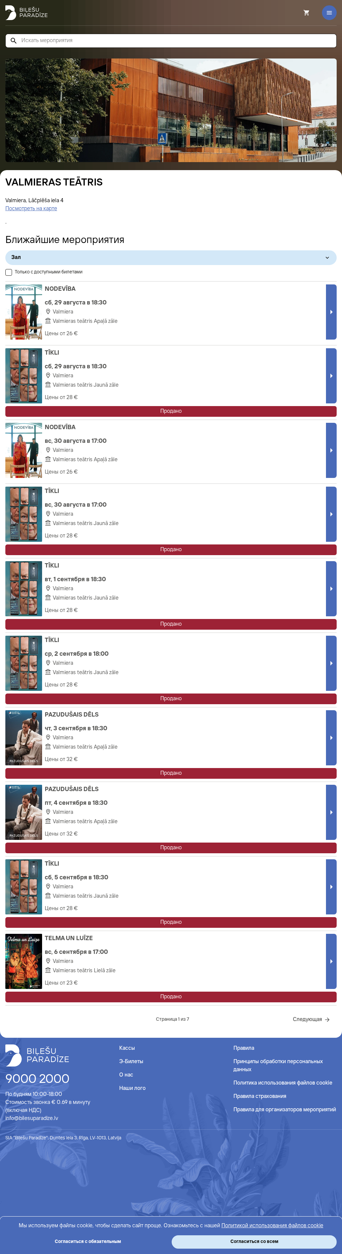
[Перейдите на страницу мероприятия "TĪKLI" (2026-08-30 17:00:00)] (23, 514)
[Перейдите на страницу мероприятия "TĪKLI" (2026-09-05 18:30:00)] (23, 886)
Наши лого (132, 1088)
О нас (126, 1075)
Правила (243, 1048)
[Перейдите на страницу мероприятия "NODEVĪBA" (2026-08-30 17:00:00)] (23, 450)
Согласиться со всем (254, 1241)
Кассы (127, 1048)
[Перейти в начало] (37, 1055)
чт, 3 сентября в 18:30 (76, 729)
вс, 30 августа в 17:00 (76, 441)
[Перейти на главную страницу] (26, 12)
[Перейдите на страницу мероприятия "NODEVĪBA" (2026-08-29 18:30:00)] (23, 312)
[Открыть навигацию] (329, 12)
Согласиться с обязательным (88, 1241)
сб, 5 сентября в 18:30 (76, 878)
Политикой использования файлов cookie (272, 1225)
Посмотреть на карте (31, 208)
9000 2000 (37, 1080)
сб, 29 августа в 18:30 (76, 303)
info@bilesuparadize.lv (31, 1118)
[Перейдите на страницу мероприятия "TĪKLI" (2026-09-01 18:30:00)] (23, 588)
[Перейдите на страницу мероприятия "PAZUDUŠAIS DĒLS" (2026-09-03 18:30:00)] (23, 737)
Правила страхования (259, 1096)
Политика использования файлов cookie (282, 1083)
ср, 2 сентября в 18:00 (77, 654)
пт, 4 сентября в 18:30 (76, 803)
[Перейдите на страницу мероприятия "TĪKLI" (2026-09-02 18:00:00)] (23, 663)
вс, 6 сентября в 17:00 (76, 952)
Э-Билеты (131, 1061)
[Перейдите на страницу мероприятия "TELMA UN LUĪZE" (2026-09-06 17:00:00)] (23, 961)
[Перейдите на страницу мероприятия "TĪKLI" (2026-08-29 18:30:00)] (23, 375)
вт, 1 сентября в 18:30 (75, 580)
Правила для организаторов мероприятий (284, 1109)
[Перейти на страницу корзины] (297, 12)
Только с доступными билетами (48, 272)
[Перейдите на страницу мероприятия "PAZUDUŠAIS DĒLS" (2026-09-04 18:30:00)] (23, 812)
